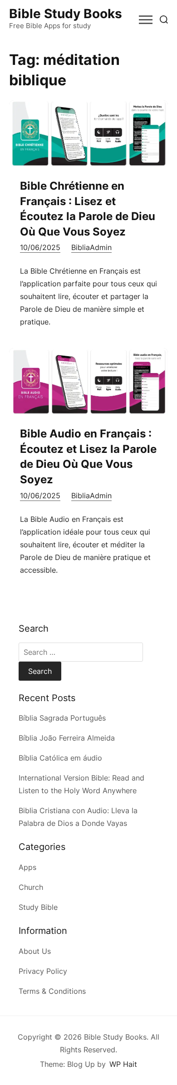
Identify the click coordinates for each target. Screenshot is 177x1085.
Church (31, 887)
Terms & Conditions (52, 991)
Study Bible (38, 907)
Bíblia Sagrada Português (62, 717)
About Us (35, 951)
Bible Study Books (65, 13)
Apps (27, 867)
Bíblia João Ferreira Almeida (67, 737)
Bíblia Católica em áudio (60, 757)
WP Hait (123, 1064)
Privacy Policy (43, 971)
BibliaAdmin (91, 247)
